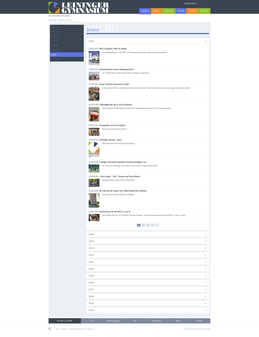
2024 (91, 241)
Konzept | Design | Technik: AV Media (197, 329)
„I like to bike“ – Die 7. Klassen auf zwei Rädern (119, 176)
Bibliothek (55, 45)
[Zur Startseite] (82, 7)
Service (204, 11)
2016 (91, 296)
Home (201, 3)
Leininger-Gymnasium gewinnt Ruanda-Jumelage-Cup (122, 162)
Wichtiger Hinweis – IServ (110, 140)
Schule (145, 11)
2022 (91, 255)
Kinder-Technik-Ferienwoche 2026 (114, 84)
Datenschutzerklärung (77, 329)
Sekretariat (190, 3)
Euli (134, 321)
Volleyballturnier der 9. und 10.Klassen (115, 104)
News (177, 321)
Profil (156, 11)
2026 (91, 41)
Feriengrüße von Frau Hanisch (112, 125)
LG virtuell (55, 59)
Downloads (156, 321)
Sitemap (65, 329)
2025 (91, 234)
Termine (199, 321)
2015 (91, 303)
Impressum (91, 329)
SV (92, 321)
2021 (91, 261)
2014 (91, 310)
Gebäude (54, 41)
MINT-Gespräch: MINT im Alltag (112, 48)
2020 (91, 268)
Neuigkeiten (55, 50)
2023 (91, 248)
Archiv (53, 55)
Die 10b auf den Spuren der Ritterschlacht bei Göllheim (123, 191)
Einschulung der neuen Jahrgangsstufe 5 (116, 69)
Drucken (209, 3)
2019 (91, 275)
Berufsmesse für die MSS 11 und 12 (114, 211)
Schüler (168, 11)
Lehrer (192, 11)
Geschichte (55, 32)
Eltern (181, 11)
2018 (91, 282)
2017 (91, 289)
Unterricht (55, 36)
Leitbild (54, 27)
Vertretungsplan (113, 321)
